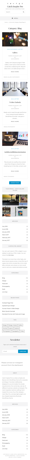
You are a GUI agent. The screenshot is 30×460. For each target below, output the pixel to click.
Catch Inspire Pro (15, 6)
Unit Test (20, 49)
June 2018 (5, 229)
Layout (11, 328)
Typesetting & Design (8, 305)
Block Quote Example (8, 311)
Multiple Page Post (7, 303)
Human (5, 328)
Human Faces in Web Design (10, 308)
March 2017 (5, 234)
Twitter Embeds (15, 102)
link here (11, 255)
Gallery (15, 52)
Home (6, 22)
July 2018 (4, 226)
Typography (11, 176)
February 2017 (6, 237)
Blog (8, 49)
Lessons (17, 328)
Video (22, 331)
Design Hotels (13, 325)
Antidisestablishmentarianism (15, 152)
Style (3, 289)
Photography (14, 49)
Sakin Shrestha (15, 58)
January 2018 (6, 232)
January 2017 (6, 240)
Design (5, 77)
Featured (5, 283)
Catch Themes (17, 457)
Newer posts (15, 182)
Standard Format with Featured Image (13, 314)
